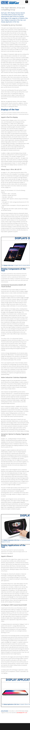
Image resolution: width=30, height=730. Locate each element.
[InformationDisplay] (11, 2)
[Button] (26, 2)
